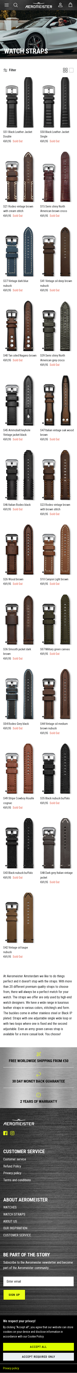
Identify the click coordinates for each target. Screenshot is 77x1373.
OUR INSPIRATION (15, 1228)
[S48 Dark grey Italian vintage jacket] (57, 843)
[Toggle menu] (6, 4)
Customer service (14, 1159)
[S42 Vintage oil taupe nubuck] (20, 918)
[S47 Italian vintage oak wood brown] (57, 401)
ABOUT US (10, 1221)
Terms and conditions (17, 1180)
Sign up (14, 1294)
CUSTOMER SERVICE (17, 1235)
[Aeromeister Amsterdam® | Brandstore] (38, 5)
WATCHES (10, 1207)
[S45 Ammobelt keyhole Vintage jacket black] (20, 401)
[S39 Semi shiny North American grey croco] (57, 326)
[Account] (59, 4)
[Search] (17, 4)
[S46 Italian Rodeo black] (20, 475)
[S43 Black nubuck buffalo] (20, 843)
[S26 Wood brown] (20, 550)
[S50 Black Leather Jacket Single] (57, 102)
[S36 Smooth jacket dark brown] (20, 620)
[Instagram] (12, 1133)
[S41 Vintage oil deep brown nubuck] (57, 251)
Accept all (38, 1346)
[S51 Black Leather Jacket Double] (20, 102)
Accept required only (38, 1356)
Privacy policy (11, 1368)
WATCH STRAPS (14, 1214)
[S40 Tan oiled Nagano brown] (20, 326)
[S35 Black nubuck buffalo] (57, 769)
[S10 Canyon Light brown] (57, 550)
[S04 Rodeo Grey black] (20, 694)
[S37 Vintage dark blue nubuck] (20, 251)
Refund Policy (12, 1166)
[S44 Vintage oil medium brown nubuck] (57, 694)
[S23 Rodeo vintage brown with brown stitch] (57, 475)
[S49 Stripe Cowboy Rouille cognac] (20, 769)
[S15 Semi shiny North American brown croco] (57, 177)
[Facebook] (5, 1133)
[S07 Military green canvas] (57, 620)
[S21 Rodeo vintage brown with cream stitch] (20, 177)
